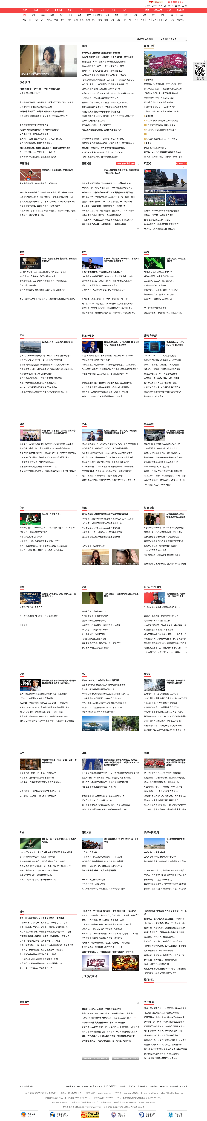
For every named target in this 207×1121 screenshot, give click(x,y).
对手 (120, 862)
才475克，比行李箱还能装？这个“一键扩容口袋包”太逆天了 (107, 173)
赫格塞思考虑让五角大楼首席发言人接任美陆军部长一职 (44, 361)
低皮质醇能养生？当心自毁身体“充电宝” (99, 750)
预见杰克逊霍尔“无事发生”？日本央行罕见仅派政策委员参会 (107, 284)
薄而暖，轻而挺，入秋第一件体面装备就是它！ (102, 924)
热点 (22, 67)
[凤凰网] (24, 2)
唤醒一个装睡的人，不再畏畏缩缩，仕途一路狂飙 (103, 867)
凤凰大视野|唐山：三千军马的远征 (162, 123)
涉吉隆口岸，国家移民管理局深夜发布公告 (100, 83)
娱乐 (69, 10)
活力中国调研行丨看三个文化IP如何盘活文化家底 (103, 51)
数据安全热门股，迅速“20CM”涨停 (159, 279)
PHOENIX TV (158, 6)
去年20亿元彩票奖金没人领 (93, 105)
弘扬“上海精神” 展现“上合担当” (95, 42)
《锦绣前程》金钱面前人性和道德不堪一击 (163, 826)
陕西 (154, 20)
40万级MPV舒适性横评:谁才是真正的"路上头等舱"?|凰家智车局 (47, 671)
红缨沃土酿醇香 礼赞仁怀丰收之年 (158, 579)
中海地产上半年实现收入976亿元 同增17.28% (163, 662)
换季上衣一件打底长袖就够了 (94, 570)
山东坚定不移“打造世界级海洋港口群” (160, 791)
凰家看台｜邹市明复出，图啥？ (33, 195)
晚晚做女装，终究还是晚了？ (94, 561)
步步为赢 (129, 867)
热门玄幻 (92, 891)
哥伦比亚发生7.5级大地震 (156, 175)
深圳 (88, 20)
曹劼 (175, 141)
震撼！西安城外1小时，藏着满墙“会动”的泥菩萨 (102, 801)
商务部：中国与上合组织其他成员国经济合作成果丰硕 (105, 69)
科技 (47, 10)
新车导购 (149, 393)
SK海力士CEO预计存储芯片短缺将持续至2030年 (102, 366)
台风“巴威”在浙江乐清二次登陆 (157, 204)
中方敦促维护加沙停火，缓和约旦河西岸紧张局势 (41, 348)
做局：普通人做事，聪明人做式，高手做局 (100, 835)
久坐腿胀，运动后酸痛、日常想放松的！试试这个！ (104, 191)
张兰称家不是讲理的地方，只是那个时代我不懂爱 (165, 533)
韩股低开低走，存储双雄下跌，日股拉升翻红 (163, 297)
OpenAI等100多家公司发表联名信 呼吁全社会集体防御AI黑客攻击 (110, 339)
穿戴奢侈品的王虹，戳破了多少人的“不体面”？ (102, 593)
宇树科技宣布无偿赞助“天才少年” (96, 330)
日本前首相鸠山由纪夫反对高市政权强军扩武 (101, 74)
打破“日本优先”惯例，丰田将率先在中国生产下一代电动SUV (107, 325)
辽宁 (42, 20)
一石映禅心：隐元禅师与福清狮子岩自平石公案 (102, 791)
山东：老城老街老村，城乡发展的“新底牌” (100, 137)
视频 (147, 10)
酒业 (107, 15)
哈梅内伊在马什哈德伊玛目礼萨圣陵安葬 (161, 209)
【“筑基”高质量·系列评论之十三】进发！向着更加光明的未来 (108, 64)
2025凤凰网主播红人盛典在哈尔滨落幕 (160, 973)
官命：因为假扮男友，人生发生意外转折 (37, 833)
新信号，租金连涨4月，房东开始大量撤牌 (99, 270)
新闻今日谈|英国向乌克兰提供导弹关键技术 (163, 73)
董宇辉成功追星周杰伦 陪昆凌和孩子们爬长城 (163, 511)
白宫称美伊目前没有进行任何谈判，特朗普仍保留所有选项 (107, 265)
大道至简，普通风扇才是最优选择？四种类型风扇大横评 (44, 666)
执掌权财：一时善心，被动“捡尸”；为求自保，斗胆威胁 (105, 830)
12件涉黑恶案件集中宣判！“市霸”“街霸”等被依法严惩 (104, 92)
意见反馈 (164, 1001)
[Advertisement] (48, 83)
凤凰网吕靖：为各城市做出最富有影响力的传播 (164, 932)
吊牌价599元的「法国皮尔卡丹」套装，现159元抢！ (104, 938)
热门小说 (149, 895)
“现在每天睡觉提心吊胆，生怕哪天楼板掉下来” (102, 114)
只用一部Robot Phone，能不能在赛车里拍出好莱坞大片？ (45, 657)
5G (172, 15)
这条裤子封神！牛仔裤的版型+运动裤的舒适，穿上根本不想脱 (108, 182)
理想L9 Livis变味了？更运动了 (157, 436)
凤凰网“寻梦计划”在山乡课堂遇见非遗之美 (38, 814)
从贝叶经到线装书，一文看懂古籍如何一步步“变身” (103, 819)
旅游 (116, 15)
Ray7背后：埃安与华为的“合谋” (157, 454)
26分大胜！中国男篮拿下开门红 (33, 502)
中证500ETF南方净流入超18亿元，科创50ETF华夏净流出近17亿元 (48, 279)
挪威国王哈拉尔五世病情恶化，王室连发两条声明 (103, 745)
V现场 (90, 305)
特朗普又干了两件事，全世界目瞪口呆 (40, 73)
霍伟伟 (168, 141)
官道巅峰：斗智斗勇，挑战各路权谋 (159, 852)
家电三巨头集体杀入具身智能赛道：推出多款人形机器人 (106, 357)
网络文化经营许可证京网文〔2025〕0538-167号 (134, 1017)
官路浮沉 (135, 830)
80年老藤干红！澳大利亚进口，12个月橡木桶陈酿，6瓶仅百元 (170, 602)
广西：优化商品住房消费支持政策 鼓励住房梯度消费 (104, 653)
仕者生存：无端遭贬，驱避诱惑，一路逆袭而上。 (165, 856)
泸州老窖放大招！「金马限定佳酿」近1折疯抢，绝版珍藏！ (107, 956)
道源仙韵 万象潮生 (168, 24)
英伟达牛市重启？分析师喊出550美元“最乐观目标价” (42, 274)
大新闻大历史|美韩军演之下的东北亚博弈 (162, 96)
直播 (24, 15)
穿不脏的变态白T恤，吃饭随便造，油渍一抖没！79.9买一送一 (108, 195)
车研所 (153, 305)
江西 (124, 20)
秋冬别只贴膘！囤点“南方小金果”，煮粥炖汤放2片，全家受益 (108, 929)
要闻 (84, 31)
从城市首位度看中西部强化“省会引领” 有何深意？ (103, 133)
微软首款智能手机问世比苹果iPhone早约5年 (163, 361)
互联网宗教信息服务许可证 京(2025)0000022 (82, 1022)
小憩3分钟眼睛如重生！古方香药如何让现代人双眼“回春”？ (107, 933)
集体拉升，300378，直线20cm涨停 (159, 284)
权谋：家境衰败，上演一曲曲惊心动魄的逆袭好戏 (41, 860)
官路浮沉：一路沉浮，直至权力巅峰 (97, 844)
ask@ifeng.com (105, 1008)
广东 (82, 20)
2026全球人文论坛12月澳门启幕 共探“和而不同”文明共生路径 (46, 787)
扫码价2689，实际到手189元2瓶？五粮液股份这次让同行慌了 (108, 177)
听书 (22, 827)
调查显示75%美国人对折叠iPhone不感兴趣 (162, 330)
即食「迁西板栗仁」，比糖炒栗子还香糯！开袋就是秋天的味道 (108, 952)
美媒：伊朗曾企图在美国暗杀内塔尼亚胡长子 (39, 352)
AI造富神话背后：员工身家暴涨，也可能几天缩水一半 (105, 343)
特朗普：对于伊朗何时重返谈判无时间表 (162, 57)
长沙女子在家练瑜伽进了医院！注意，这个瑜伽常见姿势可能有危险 (110, 723)
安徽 (76, 20)
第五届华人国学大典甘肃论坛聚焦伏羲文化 (162, 950)
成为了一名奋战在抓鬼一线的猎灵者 (35, 856)
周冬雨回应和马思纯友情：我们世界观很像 (162, 524)
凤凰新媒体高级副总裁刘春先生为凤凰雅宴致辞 (164, 941)
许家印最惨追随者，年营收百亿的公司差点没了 (40, 186)
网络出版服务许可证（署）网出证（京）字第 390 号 (67, 1013)
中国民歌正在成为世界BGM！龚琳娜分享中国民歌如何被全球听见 (48, 441)
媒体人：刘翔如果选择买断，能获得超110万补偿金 (41, 520)
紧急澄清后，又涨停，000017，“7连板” (161, 274)
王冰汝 (147, 141)
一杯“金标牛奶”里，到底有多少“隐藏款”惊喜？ (39, 805)
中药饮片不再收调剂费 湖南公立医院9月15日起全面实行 (106, 759)
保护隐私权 (143, 1001)
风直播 (147, 148)
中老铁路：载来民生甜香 (154, 787)
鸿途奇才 (60, 865)
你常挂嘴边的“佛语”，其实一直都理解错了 (100, 805)
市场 (146, 236)
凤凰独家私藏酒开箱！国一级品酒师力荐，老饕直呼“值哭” (106, 168)
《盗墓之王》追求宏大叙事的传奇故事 (36, 874)
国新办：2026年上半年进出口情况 (158, 200)
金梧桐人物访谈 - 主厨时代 (31, 561)
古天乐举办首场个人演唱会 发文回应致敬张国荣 (102, 502)
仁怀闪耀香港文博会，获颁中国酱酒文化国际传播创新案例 (44, 427)
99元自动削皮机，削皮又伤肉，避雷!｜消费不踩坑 (41, 662)
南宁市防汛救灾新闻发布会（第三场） (160, 213)
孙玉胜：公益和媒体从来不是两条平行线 (161, 928)
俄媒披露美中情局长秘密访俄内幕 (34, 110)
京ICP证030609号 (59, 1017)
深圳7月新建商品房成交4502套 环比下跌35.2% (102, 657)
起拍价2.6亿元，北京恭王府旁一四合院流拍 (100, 630)
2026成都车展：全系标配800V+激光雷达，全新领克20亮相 (107, 441)
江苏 (94, 20)
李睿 (180, 141)
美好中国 (158, 10)
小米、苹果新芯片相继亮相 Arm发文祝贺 (161, 334)
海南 (70, 20)
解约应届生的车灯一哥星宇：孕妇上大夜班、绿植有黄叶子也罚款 (47, 182)
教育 (153, 15)
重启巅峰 (60, 833)
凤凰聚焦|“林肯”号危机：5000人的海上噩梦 (163, 69)
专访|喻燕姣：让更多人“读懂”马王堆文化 (161, 741)
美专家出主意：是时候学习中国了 (34, 119)
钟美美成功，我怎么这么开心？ (95, 579)
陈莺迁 (155, 141)
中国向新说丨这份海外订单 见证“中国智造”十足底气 (104, 60)
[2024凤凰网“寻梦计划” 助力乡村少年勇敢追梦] (175, 2)
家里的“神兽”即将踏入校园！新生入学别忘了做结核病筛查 (106, 727)
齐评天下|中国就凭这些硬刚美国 (161, 110)
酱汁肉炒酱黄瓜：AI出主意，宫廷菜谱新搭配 (39, 566)
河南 (106, 20)
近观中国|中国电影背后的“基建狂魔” (163, 105)
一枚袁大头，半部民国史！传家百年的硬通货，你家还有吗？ (108, 205)
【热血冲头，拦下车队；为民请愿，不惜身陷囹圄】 (104, 826)
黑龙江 (63, 20)
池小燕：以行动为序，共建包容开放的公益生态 (164, 937)
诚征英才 (132, 1001)
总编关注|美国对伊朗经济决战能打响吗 (161, 78)
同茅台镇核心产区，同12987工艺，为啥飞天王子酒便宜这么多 (108, 450)
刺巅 (56, 874)
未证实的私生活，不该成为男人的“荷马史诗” (39, 168)
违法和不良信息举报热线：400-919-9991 (77, 1008)
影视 (146, 477)
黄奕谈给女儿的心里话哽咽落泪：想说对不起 (163, 502)
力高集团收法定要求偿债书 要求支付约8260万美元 (165, 648)
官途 (122, 835)
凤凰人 (148, 128)
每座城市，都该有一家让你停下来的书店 (37, 727)
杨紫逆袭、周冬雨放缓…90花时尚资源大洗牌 (101, 575)
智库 (43, 15)
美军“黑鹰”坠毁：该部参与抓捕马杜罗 (36, 343)
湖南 (118, 20)
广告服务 (122, 1001)
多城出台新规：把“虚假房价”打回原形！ (161, 653)
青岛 (142, 20)
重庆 (130, 20)
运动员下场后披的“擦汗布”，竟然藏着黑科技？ (102, 200)
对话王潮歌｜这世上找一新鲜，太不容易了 (38, 723)
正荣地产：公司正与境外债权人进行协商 (161, 644)
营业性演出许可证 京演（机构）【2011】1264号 (124, 1022)
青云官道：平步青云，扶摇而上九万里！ (37, 883)
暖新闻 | (85, 128)
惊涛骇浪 (65, 851)
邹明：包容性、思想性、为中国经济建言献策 (163, 946)
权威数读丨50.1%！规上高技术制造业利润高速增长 (104, 46)
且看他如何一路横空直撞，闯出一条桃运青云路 (102, 839)
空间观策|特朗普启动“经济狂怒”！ (162, 114)
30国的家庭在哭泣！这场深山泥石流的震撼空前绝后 (42, 96)
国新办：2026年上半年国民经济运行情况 (161, 195)
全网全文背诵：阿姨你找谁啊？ (95, 566)
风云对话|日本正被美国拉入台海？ (159, 87)
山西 (148, 20)
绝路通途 (126, 858)
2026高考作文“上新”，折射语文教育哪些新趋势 (164, 801)
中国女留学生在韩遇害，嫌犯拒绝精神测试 (38, 141)
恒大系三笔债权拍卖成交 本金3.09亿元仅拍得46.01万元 (105, 644)
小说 (169, 10)
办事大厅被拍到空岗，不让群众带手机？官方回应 (103, 119)
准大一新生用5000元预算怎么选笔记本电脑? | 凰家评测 (43, 644)
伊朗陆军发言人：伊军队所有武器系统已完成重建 (41, 330)
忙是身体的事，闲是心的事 (93, 814)
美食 (126, 15)
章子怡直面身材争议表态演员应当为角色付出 (101, 497)
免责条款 (154, 1001)
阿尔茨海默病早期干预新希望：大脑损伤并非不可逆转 (105, 732)
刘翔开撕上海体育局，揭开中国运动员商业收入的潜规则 (44, 515)
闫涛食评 (23, 570)
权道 (54, 869)
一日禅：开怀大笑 (89, 787)
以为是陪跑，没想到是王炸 (93, 511)
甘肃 (160, 20)
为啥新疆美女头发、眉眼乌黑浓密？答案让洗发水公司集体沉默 (46, 339)
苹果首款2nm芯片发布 (153, 366)
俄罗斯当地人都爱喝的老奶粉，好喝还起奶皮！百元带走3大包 (108, 124)
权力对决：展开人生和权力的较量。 (159, 834)
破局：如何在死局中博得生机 (156, 879)
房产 (136, 10)
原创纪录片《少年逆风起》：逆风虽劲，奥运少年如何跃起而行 (46, 801)
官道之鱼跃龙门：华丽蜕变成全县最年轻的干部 (164, 847)
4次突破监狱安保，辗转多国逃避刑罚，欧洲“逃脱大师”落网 (45, 132)
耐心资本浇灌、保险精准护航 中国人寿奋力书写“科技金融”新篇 (108, 293)
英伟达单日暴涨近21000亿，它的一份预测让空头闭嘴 (104, 279)
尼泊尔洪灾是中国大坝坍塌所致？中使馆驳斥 (101, 96)
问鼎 (69, 847)
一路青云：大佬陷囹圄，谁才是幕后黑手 (37, 865)
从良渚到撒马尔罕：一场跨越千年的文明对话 (163, 736)
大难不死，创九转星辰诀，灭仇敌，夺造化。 (101, 858)
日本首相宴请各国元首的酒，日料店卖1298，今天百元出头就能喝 (109, 947)
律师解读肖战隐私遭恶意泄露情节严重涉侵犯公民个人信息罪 (108, 488)
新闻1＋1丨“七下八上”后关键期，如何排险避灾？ (103, 55)
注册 (179, 6)
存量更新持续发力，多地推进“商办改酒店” (162, 657)
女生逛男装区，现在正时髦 (93, 584)
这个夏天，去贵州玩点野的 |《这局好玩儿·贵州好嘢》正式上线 (46, 413)
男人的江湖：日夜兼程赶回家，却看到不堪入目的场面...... (106, 849)
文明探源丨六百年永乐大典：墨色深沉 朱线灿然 (164, 727)
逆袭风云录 (68, 860)
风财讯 (147, 624)
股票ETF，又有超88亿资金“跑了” (158, 256)
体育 (103, 10)
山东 (136, 20)
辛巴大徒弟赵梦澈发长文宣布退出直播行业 (162, 561)
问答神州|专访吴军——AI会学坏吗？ (160, 92)
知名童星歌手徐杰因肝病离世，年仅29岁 (99, 736)
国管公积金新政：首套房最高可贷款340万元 (163, 675)
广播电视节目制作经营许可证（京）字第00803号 (91, 1017)
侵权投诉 (117, 1008)
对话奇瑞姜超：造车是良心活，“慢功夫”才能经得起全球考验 (107, 427)
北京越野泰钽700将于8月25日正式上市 (160, 418)
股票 (52, 15)
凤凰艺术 (183, 1001)
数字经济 (180, 20)
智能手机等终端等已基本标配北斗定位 (160, 352)
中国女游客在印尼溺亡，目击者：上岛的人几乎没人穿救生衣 (108, 101)
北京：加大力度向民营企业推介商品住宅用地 (163, 671)
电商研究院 (150, 541)
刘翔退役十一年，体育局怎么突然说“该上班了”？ (40, 511)
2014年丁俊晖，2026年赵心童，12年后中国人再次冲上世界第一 (47, 497)
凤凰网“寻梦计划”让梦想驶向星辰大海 (36, 810)
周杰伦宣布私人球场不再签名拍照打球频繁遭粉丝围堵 (105, 484)
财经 (36, 10)
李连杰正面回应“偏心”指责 (155, 520)
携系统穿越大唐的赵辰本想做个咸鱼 (97, 853)
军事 (92, 10)
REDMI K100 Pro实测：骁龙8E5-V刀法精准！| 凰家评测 (44, 653)
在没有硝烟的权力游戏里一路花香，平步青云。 (40, 851)
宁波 (172, 20)
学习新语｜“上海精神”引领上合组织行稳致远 (101, 37)
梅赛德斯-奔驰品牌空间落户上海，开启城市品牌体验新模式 (107, 422)
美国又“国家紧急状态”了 (30, 78)
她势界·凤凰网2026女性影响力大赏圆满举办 (163, 960)
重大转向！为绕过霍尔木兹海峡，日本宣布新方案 (41, 123)
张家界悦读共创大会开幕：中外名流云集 (161, 969)
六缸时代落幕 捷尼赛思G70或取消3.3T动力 (162, 413)
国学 (89, 15)
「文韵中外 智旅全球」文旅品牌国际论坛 (37, 431)
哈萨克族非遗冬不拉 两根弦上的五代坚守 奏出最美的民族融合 (108, 78)
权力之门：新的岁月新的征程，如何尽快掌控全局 (41, 878)
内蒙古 (49, 20)
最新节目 (149, 64)
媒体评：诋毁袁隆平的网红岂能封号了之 (161, 566)
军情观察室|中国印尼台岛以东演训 (159, 82)
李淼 (161, 141)
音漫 (181, 15)
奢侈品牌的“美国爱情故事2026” (95, 598)
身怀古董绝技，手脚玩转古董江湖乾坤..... (99, 862)
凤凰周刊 (174, 1001)
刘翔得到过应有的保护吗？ (31, 506)
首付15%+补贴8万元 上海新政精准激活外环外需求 (165, 666)
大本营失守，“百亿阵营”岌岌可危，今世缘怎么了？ (103, 274)
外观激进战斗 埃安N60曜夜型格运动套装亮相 (163, 427)
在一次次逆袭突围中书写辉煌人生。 (35, 869)
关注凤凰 (149, 917)
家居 (135, 15)
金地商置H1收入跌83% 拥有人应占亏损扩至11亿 (164, 680)
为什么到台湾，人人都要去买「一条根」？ (38, 137)
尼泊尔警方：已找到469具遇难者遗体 (36, 92)
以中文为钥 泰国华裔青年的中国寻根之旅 (161, 732)
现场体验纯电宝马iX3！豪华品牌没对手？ (161, 431)
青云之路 (132, 826)
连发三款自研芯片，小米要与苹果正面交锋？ (163, 357)
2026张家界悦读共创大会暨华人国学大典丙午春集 (165, 964)
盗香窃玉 (118, 853)
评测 (70, 15)
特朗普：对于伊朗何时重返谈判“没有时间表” (39, 357)
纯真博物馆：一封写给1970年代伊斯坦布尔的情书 (41, 736)
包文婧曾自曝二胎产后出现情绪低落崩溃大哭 (101, 506)
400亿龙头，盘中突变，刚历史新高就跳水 (37, 261)
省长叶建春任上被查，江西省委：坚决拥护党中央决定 (105, 87)
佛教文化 (98, 15)
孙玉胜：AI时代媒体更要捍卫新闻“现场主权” (163, 137)
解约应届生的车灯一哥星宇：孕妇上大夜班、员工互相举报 (107, 352)
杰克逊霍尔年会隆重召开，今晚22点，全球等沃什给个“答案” (107, 261)
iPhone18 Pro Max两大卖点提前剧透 (160, 325)
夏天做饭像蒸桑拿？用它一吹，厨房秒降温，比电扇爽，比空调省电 (110, 942)
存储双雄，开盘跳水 (28, 270)
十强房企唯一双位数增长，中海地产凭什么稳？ (102, 648)
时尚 (80, 10)
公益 (144, 15)
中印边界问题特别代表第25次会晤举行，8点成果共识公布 (44, 334)
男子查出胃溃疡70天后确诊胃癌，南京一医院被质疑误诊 (106, 755)
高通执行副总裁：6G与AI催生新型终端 (160, 343)
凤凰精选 (24, 148)
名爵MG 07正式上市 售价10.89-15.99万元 (162, 422)
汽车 (125, 10)
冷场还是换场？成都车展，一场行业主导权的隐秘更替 (105, 418)
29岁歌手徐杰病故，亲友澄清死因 (96, 110)
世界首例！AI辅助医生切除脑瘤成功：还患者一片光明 (105, 361)
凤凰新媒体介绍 (26, 1001)
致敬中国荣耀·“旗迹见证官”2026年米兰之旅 (38, 436)
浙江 (166, 20)
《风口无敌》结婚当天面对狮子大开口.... (161, 888)
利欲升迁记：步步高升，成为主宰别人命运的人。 (41, 838)
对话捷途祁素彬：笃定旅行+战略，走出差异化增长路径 (105, 431)
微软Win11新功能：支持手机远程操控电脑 (162, 339)
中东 (30, 20)
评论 (33, 15)
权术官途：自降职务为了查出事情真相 (160, 875)
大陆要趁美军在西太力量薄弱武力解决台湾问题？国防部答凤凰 (46, 87)
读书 (79, 15)
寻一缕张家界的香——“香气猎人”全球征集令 (163, 723)
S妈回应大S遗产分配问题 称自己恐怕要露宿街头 (164, 497)
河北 (100, 20)
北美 (36, 20)
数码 (61, 15)
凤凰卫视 (58, 10)
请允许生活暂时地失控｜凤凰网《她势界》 (38, 791)
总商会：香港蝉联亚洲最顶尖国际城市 (98, 639)
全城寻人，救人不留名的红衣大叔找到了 (108, 128)
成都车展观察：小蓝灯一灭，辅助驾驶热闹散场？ (103, 445)
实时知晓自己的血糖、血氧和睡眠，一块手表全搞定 (104, 209)
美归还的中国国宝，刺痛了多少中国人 (36, 128)
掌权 (65, 838)
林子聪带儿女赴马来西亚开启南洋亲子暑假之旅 (102, 493)
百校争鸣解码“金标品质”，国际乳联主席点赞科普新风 (42, 796)
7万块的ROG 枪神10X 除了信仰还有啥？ (37, 648)
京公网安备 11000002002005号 (107, 1013)
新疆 (56, 20)
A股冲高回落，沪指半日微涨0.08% (158, 261)
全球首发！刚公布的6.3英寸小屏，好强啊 (161, 348)
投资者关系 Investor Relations (79, 1001)
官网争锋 (118, 844)
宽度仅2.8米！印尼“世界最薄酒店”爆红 (98, 662)
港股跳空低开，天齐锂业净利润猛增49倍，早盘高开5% (43, 265)
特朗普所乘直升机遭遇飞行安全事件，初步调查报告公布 (44, 101)
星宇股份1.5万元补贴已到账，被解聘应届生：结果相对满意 (107, 288)
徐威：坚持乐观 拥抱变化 (155, 132)
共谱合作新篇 (116, 42)
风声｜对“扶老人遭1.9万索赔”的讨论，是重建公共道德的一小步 (47, 177)
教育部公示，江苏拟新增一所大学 (158, 810)
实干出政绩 (128, 42)
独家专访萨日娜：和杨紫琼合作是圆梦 (160, 515)
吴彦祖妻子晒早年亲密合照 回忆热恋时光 (161, 506)
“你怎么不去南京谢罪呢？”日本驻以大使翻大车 (40, 114)
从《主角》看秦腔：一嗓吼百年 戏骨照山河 (38, 741)
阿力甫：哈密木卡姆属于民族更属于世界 (161, 750)
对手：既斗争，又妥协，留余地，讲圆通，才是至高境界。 (44, 842)
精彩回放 (149, 101)
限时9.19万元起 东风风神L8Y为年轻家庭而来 (163, 441)
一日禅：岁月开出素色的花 (93, 810)
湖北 (112, 20)
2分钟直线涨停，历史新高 (155, 270)
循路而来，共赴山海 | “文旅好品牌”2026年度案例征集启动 (45, 418)
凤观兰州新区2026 (145, 24)
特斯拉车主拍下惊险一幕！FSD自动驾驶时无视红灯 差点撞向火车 (110, 334)
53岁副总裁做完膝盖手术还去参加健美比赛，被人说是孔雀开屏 (47, 172)
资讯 (25, 10)
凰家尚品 (180, 10)
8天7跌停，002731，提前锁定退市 (159, 265)
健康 (162, 15)
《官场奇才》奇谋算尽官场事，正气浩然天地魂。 (165, 838)
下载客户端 (169, 6)
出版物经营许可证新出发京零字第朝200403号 (142, 1013)
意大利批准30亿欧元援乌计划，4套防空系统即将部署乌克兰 (45, 325)
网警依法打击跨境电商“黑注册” (157, 570)
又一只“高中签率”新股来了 (155, 293)
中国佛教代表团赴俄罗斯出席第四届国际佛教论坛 (103, 796)
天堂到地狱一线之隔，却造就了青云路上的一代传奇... (42, 847)
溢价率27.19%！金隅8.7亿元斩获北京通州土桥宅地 (103, 635)
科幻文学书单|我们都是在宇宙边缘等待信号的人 (40, 732)
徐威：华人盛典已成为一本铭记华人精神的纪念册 (165, 923)
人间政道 (56, 856)
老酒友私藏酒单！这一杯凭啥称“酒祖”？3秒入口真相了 (167, 598)
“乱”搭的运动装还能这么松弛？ (95, 588)
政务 (114, 10)
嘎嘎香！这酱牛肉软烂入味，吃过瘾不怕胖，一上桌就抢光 (107, 186)
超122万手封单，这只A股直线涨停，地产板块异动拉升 (43, 256)
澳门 (24, 20)
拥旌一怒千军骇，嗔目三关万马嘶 (158, 865)
